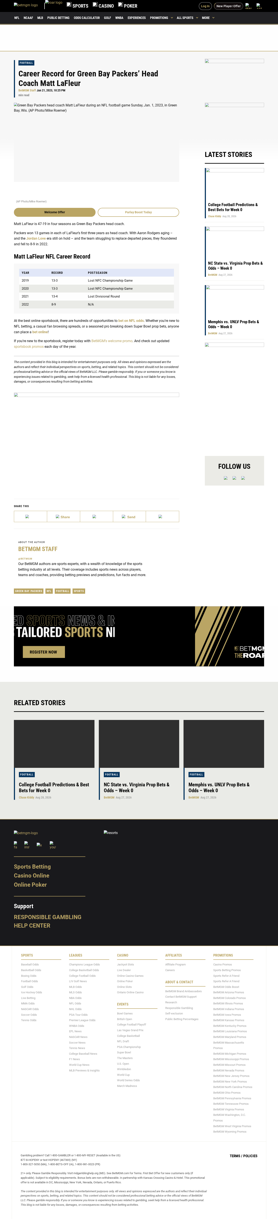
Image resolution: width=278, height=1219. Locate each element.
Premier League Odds (82, 1020)
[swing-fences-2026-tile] (234, 78)
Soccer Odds (29, 1014)
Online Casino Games (130, 975)
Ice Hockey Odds (31, 992)
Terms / (236, 1156)
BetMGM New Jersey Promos (231, 1076)
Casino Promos (222, 964)
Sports (79, 591)
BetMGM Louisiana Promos (230, 1031)
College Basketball (128, 1035)
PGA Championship (129, 1047)
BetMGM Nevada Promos (228, 1070)
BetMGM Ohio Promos (227, 1092)
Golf (107, 18)
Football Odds (29, 981)
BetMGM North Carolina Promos (232, 1087)
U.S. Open (123, 1063)
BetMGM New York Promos (230, 1081)
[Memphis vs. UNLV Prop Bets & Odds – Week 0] (224, 744)
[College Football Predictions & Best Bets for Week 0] (54, 744)
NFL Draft (123, 1041)
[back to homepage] (53, 6)
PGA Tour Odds (78, 1014)
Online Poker (30, 884)
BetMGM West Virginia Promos (232, 1126)
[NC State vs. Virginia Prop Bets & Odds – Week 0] (139, 744)
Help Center (32, 926)
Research (171, 1002)
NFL (16, 18)
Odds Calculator (87, 18)
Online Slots (124, 987)
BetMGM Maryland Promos (229, 1037)
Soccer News (77, 1042)
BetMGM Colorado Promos (229, 998)
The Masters (125, 1058)
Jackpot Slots (125, 964)
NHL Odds (75, 1009)
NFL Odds (75, 1003)
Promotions (159, 18)
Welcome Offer (54, 212)
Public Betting (58, 18)
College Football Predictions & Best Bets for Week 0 (233, 207)
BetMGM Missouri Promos (229, 1064)
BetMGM (212, 274)
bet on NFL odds (131, 321)
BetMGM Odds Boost (226, 987)
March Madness (127, 1086)
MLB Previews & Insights (84, 1070)
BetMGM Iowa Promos (227, 1014)
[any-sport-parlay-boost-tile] (234, 122)
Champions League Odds (84, 964)
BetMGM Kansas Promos (228, 1020)
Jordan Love (36, 238)
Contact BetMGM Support (181, 997)
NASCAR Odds (30, 1009)
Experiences (137, 18)
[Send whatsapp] (129, 516)
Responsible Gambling (47, 917)
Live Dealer (124, 970)
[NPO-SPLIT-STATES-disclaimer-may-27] (96, 439)
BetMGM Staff (27, 90)
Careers (170, 970)
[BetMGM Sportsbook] (29, 6)
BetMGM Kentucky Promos (230, 1025)
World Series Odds (128, 1080)
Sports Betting (32, 866)
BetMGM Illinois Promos (228, 1003)
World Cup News (79, 1064)
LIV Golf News (78, 981)
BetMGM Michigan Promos (229, 1053)
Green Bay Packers (28, 591)
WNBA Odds (76, 1025)
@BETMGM (25, 558)
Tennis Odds (28, 1020)
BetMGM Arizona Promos (228, 992)
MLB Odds (75, 987)
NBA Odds (75, 998)
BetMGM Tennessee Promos (231, 1103)
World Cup (123, 1074)
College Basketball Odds (84, 970)
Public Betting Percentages (182, 1019)
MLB (40, 18)
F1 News (74, 1059)
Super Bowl (124, 1052)
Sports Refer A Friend (226, 975)
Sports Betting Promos (227, 970)
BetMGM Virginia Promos (228, 1109)
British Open (124, 1019)
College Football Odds (82, 975)
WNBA (119, 18)
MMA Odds (28, 1003)
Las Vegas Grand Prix (130, 1030)
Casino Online (31, 876)
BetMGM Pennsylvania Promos (232, 1098)
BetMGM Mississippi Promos (231, 1059)
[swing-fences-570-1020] (234, 395)
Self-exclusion (174, 1013)
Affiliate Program (175, 964)
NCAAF (28, 18)
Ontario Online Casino (130, 992)
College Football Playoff (131, 1024)
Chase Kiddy (214, 216)
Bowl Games (125, 1013)
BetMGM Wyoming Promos (230, 1131)
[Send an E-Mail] (96, 516)
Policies (250, 1156)
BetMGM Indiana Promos (228, 1009)
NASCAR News (78, 1037)
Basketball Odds (31, 970)
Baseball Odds (30, 964)
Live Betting (28, 998)
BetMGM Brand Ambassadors (183, 991)
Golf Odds (27, 987)
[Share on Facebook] (63, 516)
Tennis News (77, 1048)
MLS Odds (75, 992)
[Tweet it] (30, 516)
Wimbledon (124, 1069)
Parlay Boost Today (138, 212)
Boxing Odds (28, 975)
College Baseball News (83, 1053)
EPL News (75, 1031)
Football (26, 62)
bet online (40, 332)
